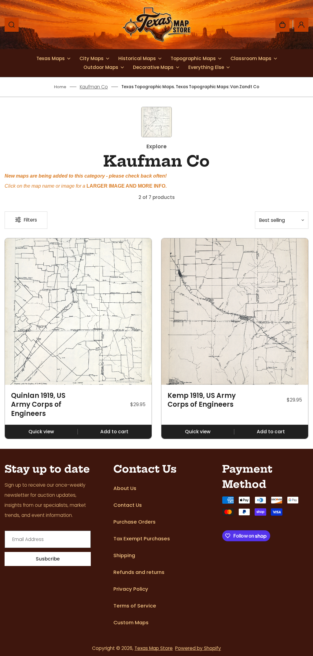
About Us (124, 488)
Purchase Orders (134, 521)
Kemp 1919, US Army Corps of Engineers (202, 400)
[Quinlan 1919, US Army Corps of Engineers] (78, 311)
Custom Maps (131, 622)
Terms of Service (134, 605)
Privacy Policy (130, 589)
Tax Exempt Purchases (141, 538)
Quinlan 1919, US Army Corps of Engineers (38, 404)
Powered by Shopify (198, 648)
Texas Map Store (153, 648)
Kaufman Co (94, 87)
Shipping (124, 555)
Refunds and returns (138, 572)
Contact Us (127, 505)
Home (60, 87)
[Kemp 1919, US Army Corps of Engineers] (234, 311)
